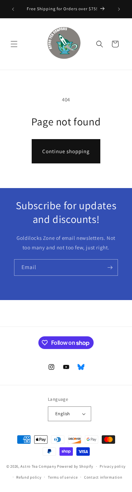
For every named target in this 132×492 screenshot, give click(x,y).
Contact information (103, 477)
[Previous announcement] (13, 9)
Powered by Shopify (75, 466)
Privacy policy (113, 466)
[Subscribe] (110, 267)
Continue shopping (66, 151)
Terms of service (62, 477)
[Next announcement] (119, 9)
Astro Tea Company (38, 466)
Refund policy (28, 477)
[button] (14, 44)
